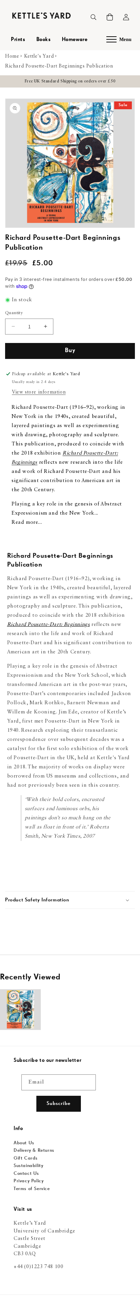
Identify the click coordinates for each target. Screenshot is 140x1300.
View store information (39, 392)
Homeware (75, 39)
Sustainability (28, 1165)
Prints (18, 39)
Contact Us (26, 1173)
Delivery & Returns (34, 1150)
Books (43, 39)
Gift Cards (26, 1158)
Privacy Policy (28, 1181)
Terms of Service (32, 1188)
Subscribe (59, 1103)
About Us (24, 1143)
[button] (109, 16)
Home (12, 56)
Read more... (27, 522)
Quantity (14, 313)
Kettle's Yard (39, 56)
